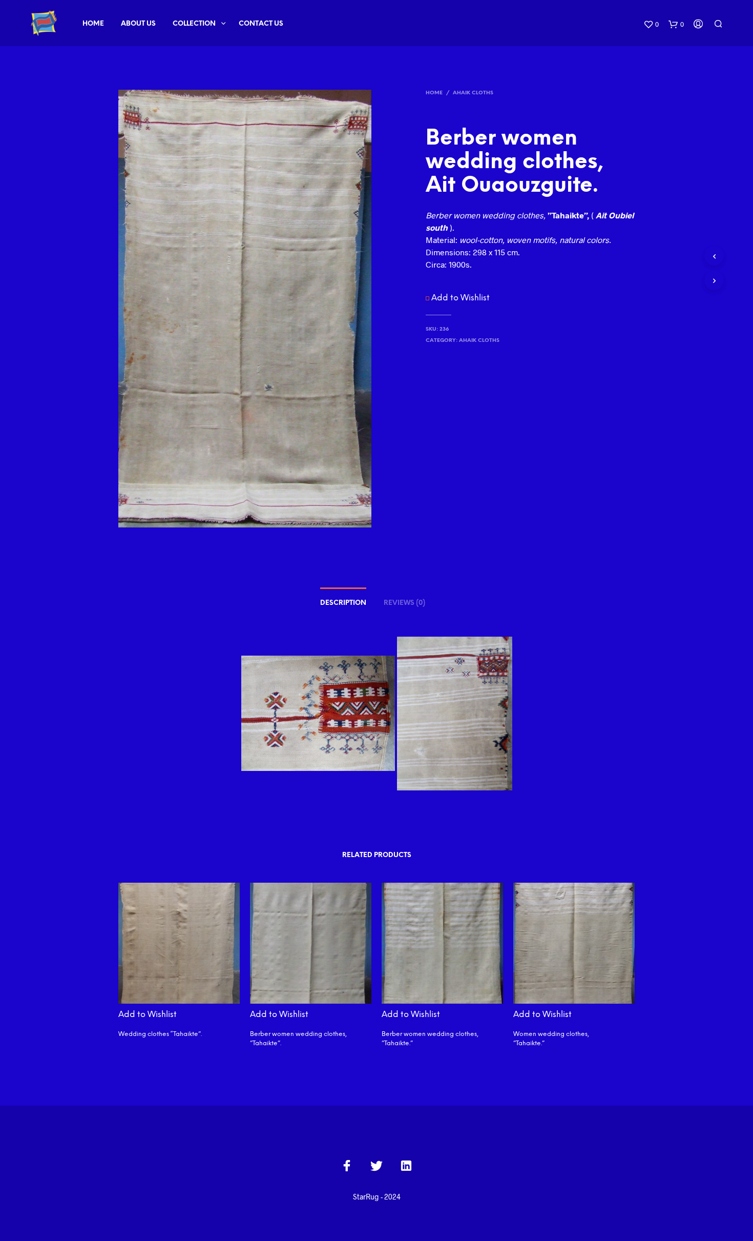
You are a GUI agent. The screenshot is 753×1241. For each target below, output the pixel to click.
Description (343, 603)
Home (93, 24)
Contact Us (261, 24)
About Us (138, 24)
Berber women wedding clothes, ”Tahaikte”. (298, 1039)
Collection (194, 24)
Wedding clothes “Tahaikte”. (160, 1034)
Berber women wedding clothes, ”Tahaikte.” (430, 1039)
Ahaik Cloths (473, 93)
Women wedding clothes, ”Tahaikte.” (551, 1039)
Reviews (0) (404, 603)
